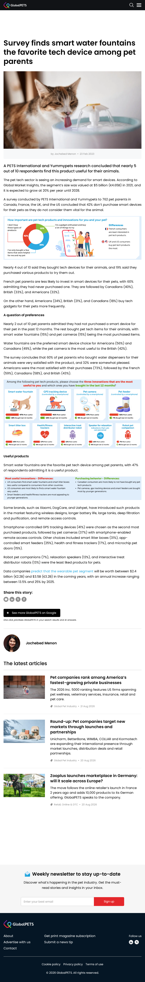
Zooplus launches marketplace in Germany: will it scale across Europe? (93, 778)
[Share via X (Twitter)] (18, 599)
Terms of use (94, 964)
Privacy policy (73, 964)
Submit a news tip (58, 942)
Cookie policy (51, 964)
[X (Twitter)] (137, 942)
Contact (10, 948)
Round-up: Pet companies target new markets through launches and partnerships (87, 727)
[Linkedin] (131, 942)
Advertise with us (17, 942)
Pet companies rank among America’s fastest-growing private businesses (88, 680)
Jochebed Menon (65, 154)
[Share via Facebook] (24, 599)
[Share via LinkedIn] (12, 599)
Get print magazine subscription (69, 936)
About (8, 936)
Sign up (109, 901)
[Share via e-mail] (6, 599)
